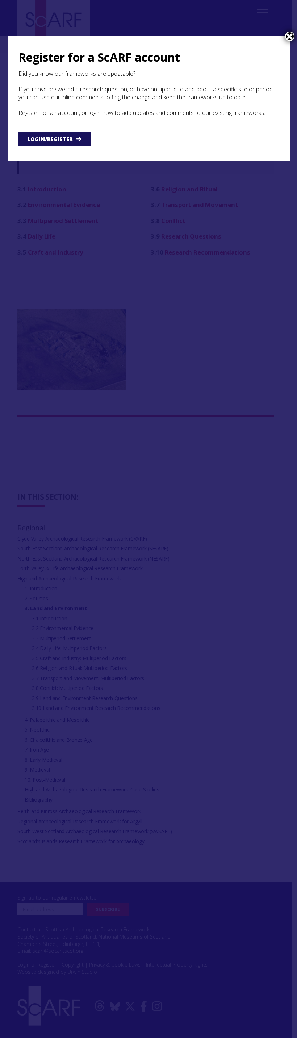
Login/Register (50, 139)
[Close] (289, 36)
